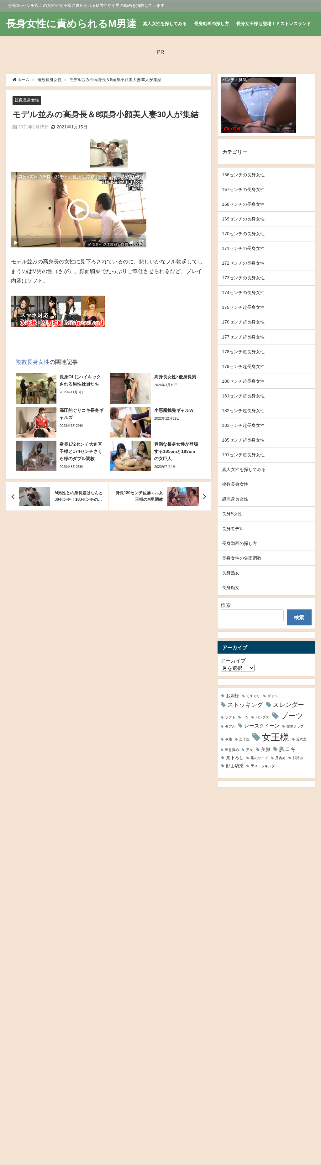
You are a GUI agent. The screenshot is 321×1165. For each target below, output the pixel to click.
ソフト (230, 717)
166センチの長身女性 (243, 175)
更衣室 (301, 739)
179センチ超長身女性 (243, 366)
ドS (245, 717)
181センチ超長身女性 (243, 396)
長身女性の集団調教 (241, 558)
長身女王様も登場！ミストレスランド (273, 23)
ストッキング (245, 705)
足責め (280, 758)
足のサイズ (259, 758)
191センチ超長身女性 (243, 455)
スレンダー (288, 705)
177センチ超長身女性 (243, 337)
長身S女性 (232, 513)
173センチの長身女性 (243, 278)
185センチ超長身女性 (243, 440)
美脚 (265, 749)
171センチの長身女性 (243, 248)
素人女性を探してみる (165, 23)
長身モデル (233, 528)
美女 (249, 750)
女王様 (275, 737)
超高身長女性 (235, 499)
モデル (230, 726)
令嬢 (228, 739)
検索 (226, 605)
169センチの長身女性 (243, 219)
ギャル (272, 696)
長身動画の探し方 (211, 23)
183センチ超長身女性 (243, 425)
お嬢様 (232, 695)
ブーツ (291, 715)
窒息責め (232, 750)
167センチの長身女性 (243, 189)
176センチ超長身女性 (243, 322)
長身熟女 (230, 573)
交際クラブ (295, 726)
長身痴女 (230, 587)
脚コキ (287, 749)
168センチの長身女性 (243, 204)
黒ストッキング (263, 766)
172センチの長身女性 (243, 263)
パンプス (262, 717)
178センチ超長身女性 (243, 352)
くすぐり (253, 696)
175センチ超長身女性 (243, 307)
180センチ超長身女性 (243, 381)
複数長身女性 (27, 100)
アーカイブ (233, 660)
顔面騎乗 (235, 766)
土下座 (244, 739)
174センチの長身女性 (243, 292)
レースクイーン (261, 725)
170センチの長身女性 (243, 233)
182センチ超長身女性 (243, 410)
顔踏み (298, 758)
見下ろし (235, 757)
